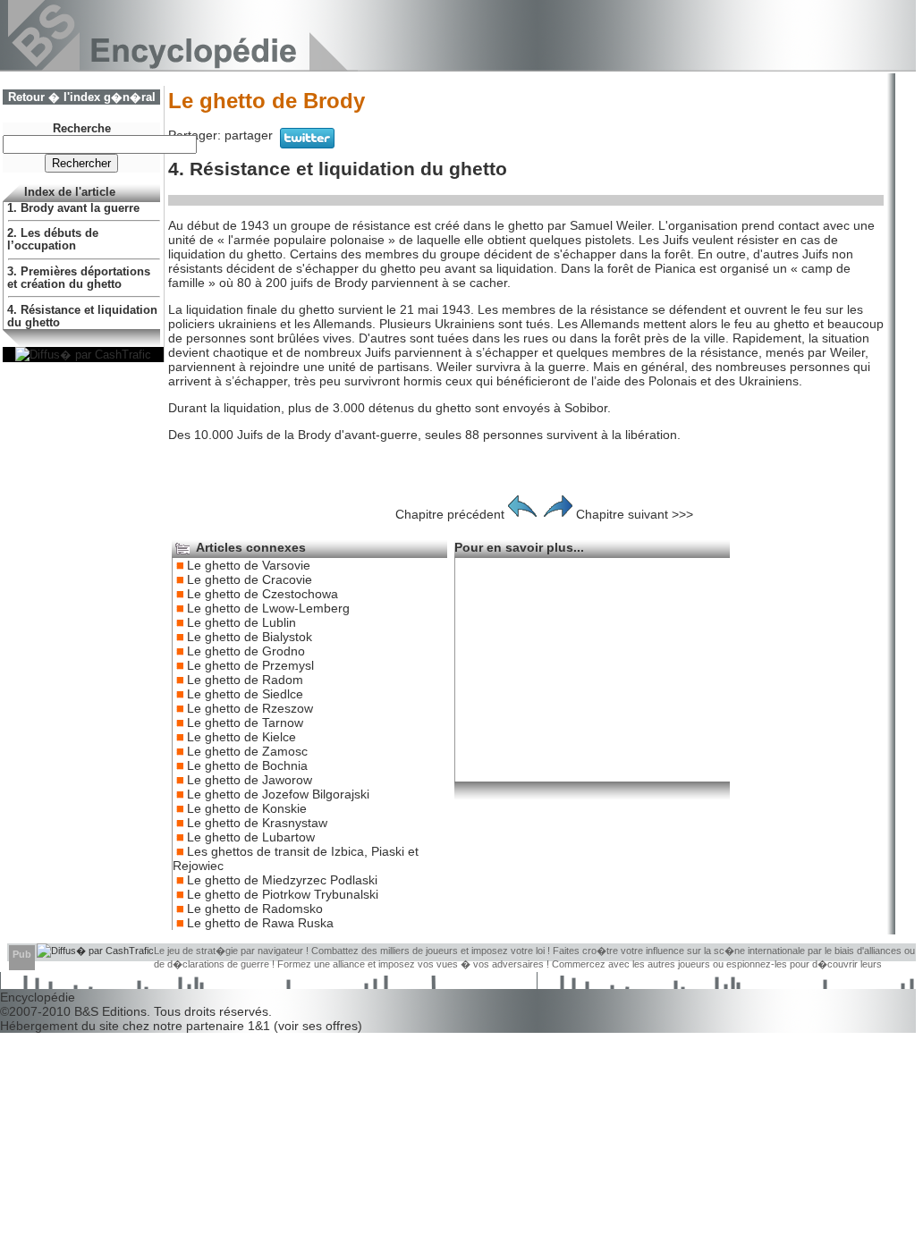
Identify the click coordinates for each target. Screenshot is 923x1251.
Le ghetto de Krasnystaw (257, 823)
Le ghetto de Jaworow (249, 780)
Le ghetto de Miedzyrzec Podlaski (282, 880)
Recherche (82, 129)
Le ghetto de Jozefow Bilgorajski (278, 794)
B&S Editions (110, 1011)
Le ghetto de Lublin (241, 622)
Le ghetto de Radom (245, 679)
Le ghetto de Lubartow (251, 837)
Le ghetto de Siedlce (245, 694)
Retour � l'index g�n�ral (82, 97)
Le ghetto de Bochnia (247, 765)
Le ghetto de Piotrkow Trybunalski (282, 894)
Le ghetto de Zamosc (247, 751)
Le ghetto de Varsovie (248, 565)
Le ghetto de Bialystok (249, 637)
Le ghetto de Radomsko (255, 908)
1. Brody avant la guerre (73, 208)
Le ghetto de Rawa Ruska (260, 923)
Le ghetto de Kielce (241, 737)
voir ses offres (318, 1026)
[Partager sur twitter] (307, 144)
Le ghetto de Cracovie (249, 579)
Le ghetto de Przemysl (250, 665)
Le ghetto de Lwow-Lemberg (268, 608)
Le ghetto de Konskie (247, 808)
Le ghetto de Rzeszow (250, 708)
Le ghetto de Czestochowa (262, 594)
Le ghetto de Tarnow (245, 722)
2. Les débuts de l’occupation (52, 239)
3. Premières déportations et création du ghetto (78, 278)
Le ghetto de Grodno (246, 651)
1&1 (261, 1026)
